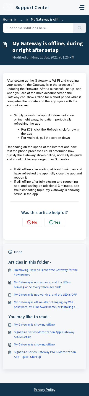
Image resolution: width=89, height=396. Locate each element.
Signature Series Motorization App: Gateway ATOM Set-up (44, 334)
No (34, 222)
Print (18, 252)
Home (7, 19)
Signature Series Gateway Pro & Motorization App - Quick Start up (45, 354)
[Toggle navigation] (81, 7)
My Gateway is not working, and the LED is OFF (45, 294)
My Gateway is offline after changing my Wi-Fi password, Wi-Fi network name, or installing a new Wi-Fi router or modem (45, 304)
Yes (57, 222)
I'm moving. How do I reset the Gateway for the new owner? (46, 272)
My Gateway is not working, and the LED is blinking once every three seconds (42, 284)
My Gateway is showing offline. (34, 324)
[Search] (79, 28)
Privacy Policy (44, 389)
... (22, 19)
